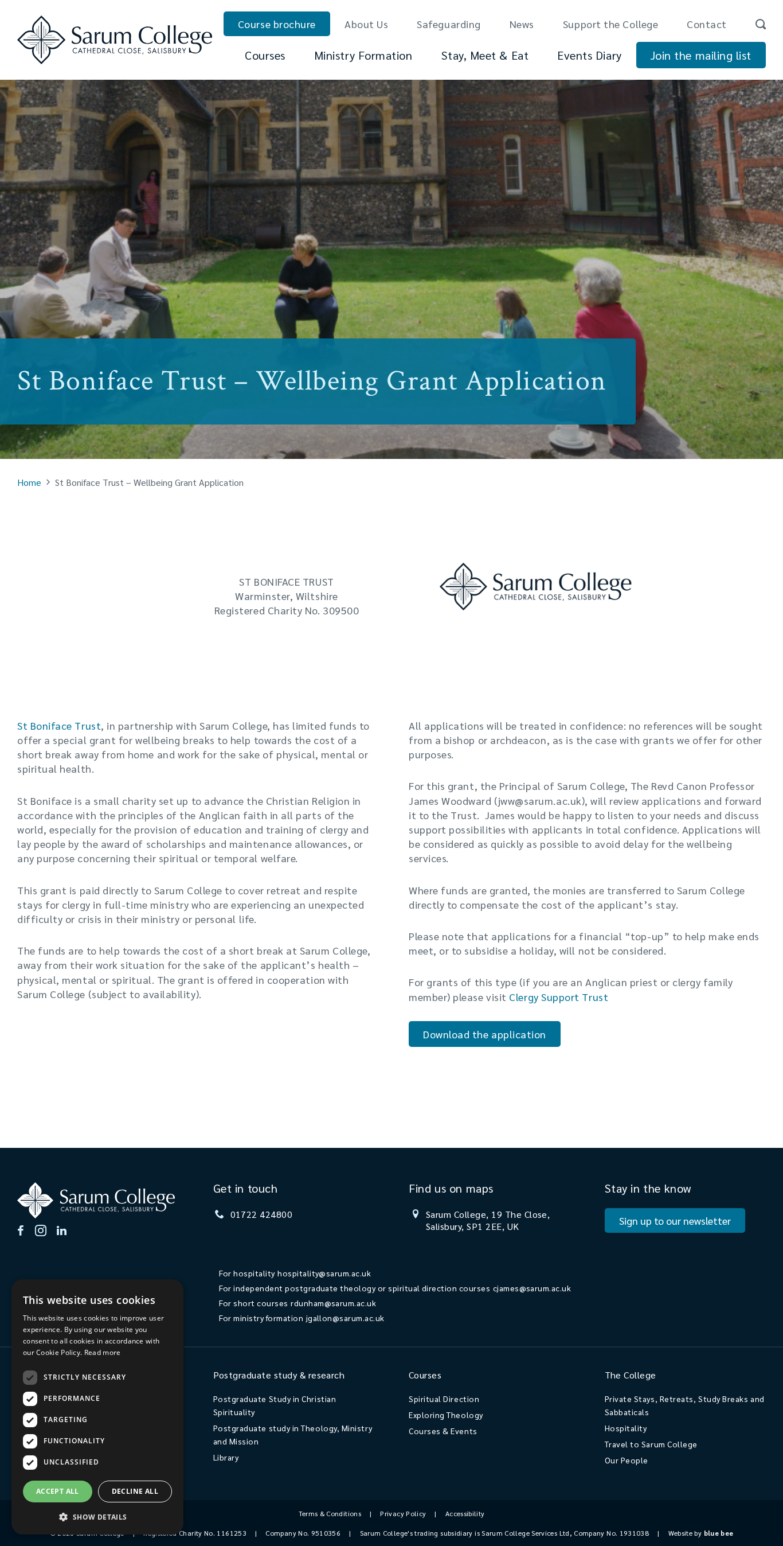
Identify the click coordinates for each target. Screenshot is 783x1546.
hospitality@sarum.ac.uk (324, 1273)
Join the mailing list (701, 55)
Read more (102, 1352)
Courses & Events (443, 1431)
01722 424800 (261, 1214)
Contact (707, 23)
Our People (626, 1460)
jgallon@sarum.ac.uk (345, 1318)
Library (226, 1457)
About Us (366, 23)
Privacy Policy (403, 1513)
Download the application (484, 1034)
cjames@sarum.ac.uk (532, 1288)
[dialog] (97, 1407)
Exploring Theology (446, 1414)
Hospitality (626, 1428)
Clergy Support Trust (558, 996)
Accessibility (465, 1513)
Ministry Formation (363, 55)
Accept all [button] (57, 1491)
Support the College (610, 23)
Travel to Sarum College (651, 1444)
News (522, 23)
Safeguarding (448, 23)
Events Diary (589, 55)
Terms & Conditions (330, 1513)
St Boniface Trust (59, 725)
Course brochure (277, 23)
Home (29, 482)
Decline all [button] (135, 1491)
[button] (97, 1516)
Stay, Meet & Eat (485, 55)
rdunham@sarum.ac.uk (333, 1303)
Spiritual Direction (444, 1398)
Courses (265, 55)
